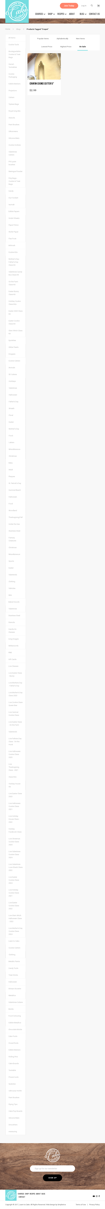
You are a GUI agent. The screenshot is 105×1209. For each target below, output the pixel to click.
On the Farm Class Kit (13, 283)
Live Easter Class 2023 (15, 795)
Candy (10, 191)
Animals (12, 368)
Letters (11, 442)
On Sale (82, 47)
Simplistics (62, 1205)
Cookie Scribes (15, 145)
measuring (13, 1131)
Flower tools (13, 1077)
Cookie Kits (13, 252)
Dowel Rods (13, 1043)
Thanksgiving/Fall (16, 517)
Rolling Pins (13, 1057)
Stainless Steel (14, 531)
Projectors (13, 91)
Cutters (11, 97)
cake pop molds (15, 1091)
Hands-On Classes (12, 630)
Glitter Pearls (13, 347)
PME (10, 653)
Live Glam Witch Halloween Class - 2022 (15, 918)
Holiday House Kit (14, 785)
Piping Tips (13, 1104)
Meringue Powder (15, 171)
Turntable (12, 1070)
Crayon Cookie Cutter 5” (42, 83)
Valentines (13, 388)
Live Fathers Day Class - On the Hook (15, 742)
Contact (22, 1197)
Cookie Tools (13, 45)
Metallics (12, 995)
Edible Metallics (15, 1023)
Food (11, 436)
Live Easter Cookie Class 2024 (14, 880)
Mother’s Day (14, 429)
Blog (82, 14)
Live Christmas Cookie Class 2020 (14, 842)
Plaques (12, 476)
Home (7, 29)
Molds (11, 1009)
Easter (11, 422)
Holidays (12, 381)
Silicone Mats (14, 138)
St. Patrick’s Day (15, 483)
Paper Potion (14, 225)
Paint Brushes (14, 125)
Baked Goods (13, 602)
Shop (50, 14)
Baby (11, 463)
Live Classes (13, 666)
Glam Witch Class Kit (15, 332)
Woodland (13, 510)
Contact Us (94, 14)
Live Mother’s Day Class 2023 (15, 694)
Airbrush (11, 245)
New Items (80, 39)
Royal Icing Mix (14, 111)
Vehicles (12, 588)
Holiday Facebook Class (15, 830)
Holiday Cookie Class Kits (15, 302)
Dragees (12, 354)
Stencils (12, 118)
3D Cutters (13, 374)
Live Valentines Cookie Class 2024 (14, 854)
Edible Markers (14, 84)
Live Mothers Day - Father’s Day (15, 684)
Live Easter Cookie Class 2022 (14, 906)
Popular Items (43, 39)
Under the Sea (14, 524)
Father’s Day (13, 402)
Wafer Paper (13, 232)
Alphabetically (62, 39)
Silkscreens (13, 131)
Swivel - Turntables (13, 65)
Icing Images (13, 639)
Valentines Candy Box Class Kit (15, 273)
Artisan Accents (14, 989)
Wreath (11, 408)
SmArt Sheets (14, 218)
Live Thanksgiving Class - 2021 (14, 767)
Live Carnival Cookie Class (14, 713)
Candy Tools (13, 968)
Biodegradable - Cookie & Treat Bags (15, 54)
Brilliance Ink (13, 646)
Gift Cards (12, 659)
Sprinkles (12, 340)
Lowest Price (46, 47)
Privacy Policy (94, 1205)
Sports (11, 561)
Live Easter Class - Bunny (15, 674)
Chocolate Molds (15, 1029)
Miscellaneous (14, 449)
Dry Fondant (13, 198)
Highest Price (65, 47)
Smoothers (13, 1125)
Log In (83, 6)
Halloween (13, 395)
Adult (11, 470)
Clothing (12, 581)
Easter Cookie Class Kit (14, 322)
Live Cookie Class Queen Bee (16, 703)
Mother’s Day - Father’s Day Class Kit (14, 262)
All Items (11, 38)
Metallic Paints (14, 961)
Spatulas (12, 1084)
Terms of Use (81, 1205)
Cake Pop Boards (15, 1111)
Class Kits (12, 777)
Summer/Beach (15, 490)
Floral (11, 415)
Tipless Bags (14, 104)
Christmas (13, 456)
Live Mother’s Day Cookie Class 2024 (15, 931)
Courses (39, 14)
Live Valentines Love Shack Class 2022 (16, 867)
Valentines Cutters (13, 153)
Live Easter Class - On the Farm (15, 723)
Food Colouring (14, 1016)
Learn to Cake (13, 941)
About (72, 14)
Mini (10, 595)
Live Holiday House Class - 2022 (14, 819)
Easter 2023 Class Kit (16, 312)
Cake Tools (12, 1036)
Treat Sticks (13, 975)
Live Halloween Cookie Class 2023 (15, 754)
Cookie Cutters (14, 361)
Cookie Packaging (13, 75)
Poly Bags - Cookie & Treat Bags (14, 181)
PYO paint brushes (12, 163)
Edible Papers (13, 211)
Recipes (60, 14)
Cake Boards (14, 1063)
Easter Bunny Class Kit (14, 292)
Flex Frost (12, 239)
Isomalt (11, 205)
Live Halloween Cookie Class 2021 (15, 806)
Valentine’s (13, 575)
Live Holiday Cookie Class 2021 (14, 893)
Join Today (69, 6)
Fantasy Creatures (12, 539)
